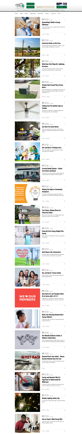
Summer (26, 13)
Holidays (47, 13)
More (59, 13)
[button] (19, 10)
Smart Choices (40, 13)
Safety (21, 13)
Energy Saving (32, 13)
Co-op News (53, 13)
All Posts (16, 13)
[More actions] (65, 19)
